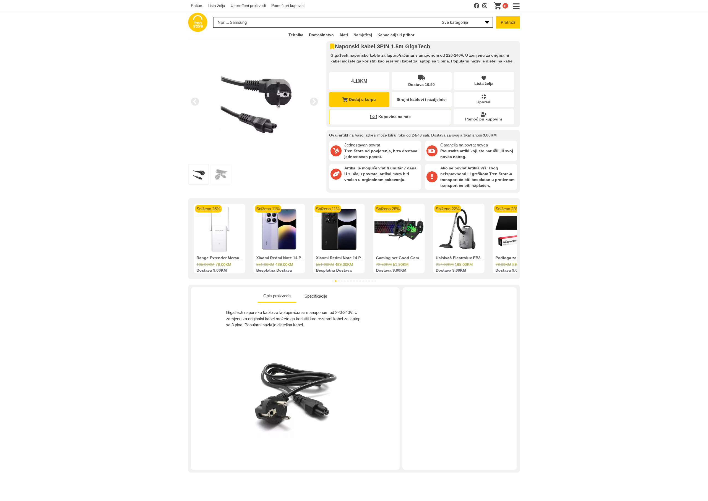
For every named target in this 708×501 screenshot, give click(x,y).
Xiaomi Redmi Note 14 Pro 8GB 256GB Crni (356, 258)
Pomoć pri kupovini (483, 119)
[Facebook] (476, 6)
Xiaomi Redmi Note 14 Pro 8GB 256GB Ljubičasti (301, 258)
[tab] (277, 296)
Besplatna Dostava (274, 270)
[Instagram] (485, 6)
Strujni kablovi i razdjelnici (422, 99)
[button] (195, 102)
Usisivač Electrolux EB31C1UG (464, 258)
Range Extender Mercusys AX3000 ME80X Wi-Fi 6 (242, 258)
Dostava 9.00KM (211, 270)
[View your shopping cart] (499, 6)
